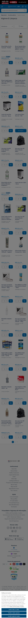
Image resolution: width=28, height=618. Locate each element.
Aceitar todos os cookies (14, 609)
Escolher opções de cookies (14, 616)
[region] (14, 604)
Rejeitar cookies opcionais (14, 613)
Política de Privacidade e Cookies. (16, 606)
